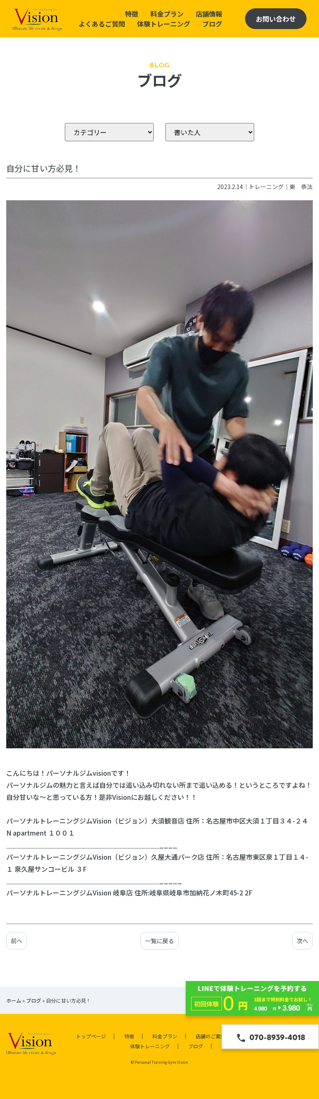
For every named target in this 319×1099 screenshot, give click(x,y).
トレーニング (266, 186)
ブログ (212, 24)
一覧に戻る (159, 941)
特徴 (131, 14)
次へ (302, 941)
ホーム (13, 1000)
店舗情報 (209, 14)
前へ (16, 941)
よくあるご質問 (102, 24)
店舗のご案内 (211, 1036)
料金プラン (167, 14)
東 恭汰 (301, 186)
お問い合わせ (276, 19)
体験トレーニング (163, 24)
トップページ (91, 1036)
